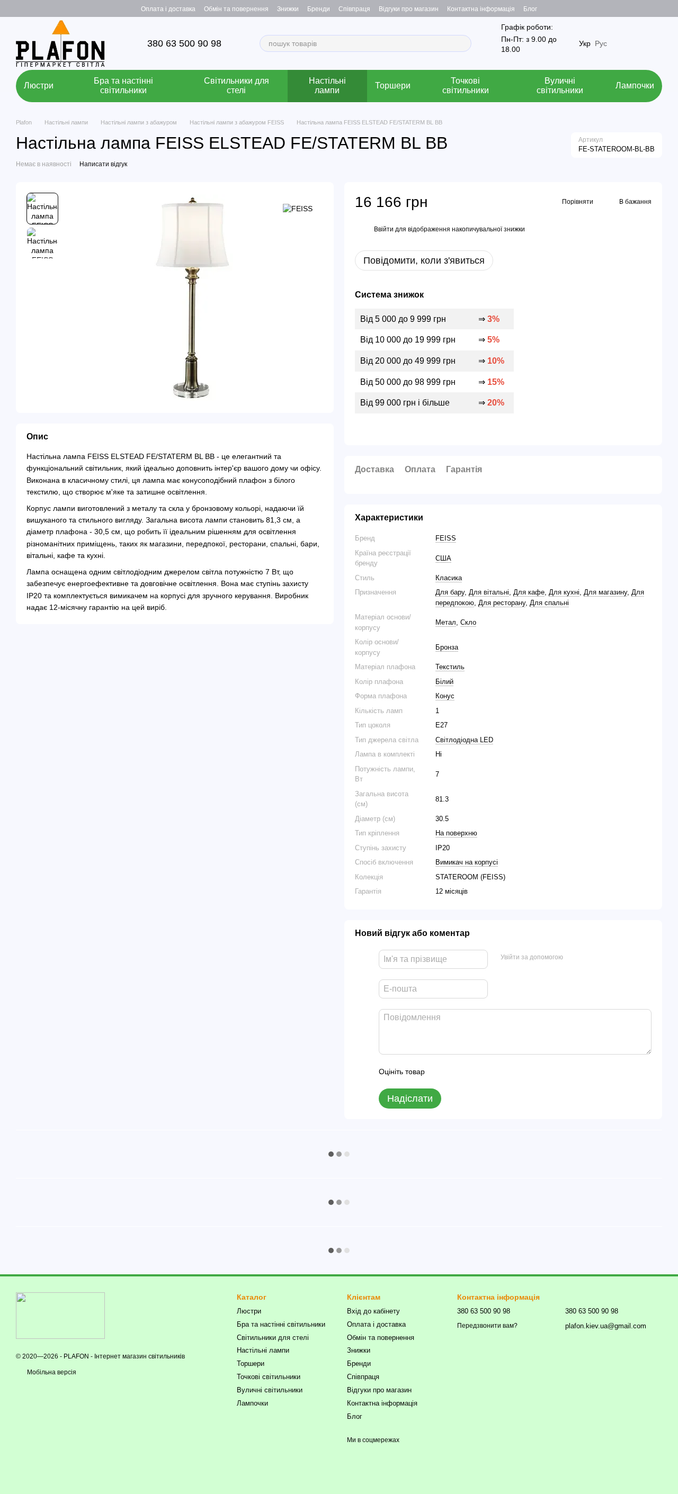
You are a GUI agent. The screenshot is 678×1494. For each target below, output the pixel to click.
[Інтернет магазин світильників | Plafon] (60, 1315)
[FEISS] (297, 208)
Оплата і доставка (168, 9)
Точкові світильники (465, 85)
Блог (530, 9)
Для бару (450, 592)
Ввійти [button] (384, 229)
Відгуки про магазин (409, 9)
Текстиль (450, 667)
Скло (468, 622)
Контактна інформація (481, 9)
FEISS (445, 538)
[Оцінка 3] (476, 1071)
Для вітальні (489, 592)
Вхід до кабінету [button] (373, 1311)
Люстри (38, 85)
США (443, 558)
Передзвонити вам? (487, 1325)
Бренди (318, 9)
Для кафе (529, 592)
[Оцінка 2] (459, 1071)
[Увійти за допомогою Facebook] (574, 957)
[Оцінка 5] (510, 1071)
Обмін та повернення (236, 9)
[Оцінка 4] (493, 1071)
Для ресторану (501, 603)
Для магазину (605, 592)
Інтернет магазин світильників (139, 1356)
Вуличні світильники (560, 85)
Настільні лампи (327, 85)
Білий (444, 682)
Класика (448, 578)
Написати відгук (103, 164)
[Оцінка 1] (442, 1071)
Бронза (446, 647)
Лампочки (634, 85)
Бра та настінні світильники (123, 85)
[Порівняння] (653, 8)
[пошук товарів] (462, 43)
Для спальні (549, 603)
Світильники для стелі (236, 85)
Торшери (393, 85)
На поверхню (456, 833)
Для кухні (564, 592)
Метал (445, 622)
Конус (444, 696)
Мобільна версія (50, 1372)
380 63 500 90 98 (184, 43)
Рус (601, 43)
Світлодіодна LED (464, 740)
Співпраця (354, 9)
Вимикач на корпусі (466, 862)
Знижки (288, 9)
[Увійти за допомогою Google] (591, 957)
